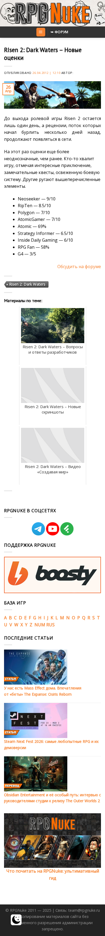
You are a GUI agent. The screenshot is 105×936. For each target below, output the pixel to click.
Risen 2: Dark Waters (27, 284)
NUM (39, 625)
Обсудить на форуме (79, 266)
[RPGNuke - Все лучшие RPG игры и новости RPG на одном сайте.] (52, 13)
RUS (50, 625)
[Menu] (40, 32)
